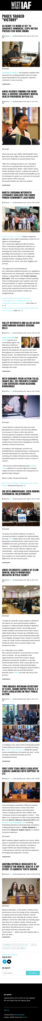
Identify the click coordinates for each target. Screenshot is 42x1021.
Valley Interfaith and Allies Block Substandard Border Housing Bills (21, 325)
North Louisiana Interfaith (12, 236)
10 (4, 948)
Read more (6, 84)
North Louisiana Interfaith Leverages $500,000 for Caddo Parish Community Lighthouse (18, 195)
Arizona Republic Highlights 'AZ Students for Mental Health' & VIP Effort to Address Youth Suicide (20, 866)
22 (18, 948)
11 (7, 948)
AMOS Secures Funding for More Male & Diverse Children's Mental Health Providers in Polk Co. (20, 93)
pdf (4, 306)
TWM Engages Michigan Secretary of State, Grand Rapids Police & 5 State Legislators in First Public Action (20, 690)
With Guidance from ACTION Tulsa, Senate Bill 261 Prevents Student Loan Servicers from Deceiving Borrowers (20, 382)
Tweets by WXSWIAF (9, 955)
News (11, 36)
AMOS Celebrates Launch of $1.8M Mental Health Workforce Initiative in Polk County (20, 572)
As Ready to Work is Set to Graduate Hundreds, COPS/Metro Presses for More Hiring (20, 28)
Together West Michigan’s (14, 750)
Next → (23, 948)
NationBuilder (19, 1015)
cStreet (24, 1017)
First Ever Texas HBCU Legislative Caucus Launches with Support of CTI (20, 771)
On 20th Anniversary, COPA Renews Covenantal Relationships (21, 492)
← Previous (6, 945)
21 (14, 948)
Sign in (6, 1010)
